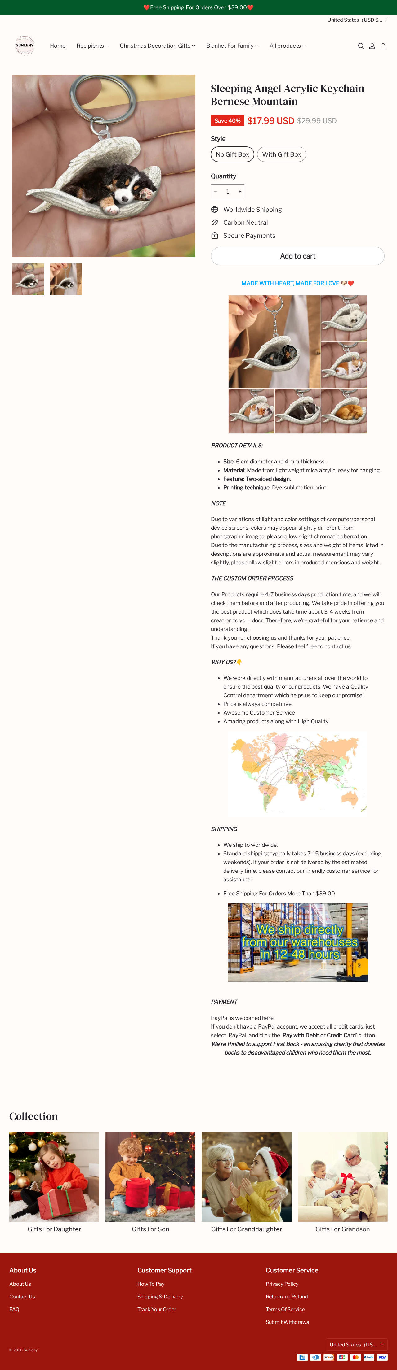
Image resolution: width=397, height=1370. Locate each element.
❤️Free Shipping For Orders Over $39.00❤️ (198, 7)
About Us (20, 1284)
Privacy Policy (282, 1284)
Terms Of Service (285, 1309)
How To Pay (151, 1284)
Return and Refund (287, 1297)
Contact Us (22, 1297)
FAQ (14, 1309)
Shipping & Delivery (160, 1297)
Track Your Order (156, 1309)
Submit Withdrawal (288, 1322)
